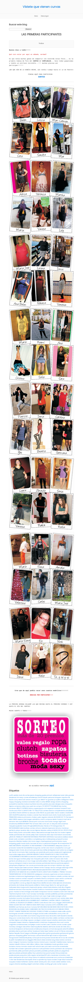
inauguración (14, 938)
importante (63, 935)
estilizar (45, 861)
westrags (65, 868)
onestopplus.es (46, 841)
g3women (69, 861)
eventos (65, 824)
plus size (52, 804)
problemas (63, 953)
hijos (51, 935)
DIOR (64, 903)
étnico (24, 854)
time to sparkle (38, 960)
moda (24, 826)
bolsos (26, 804)
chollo (46, 859)
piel (25, 896)
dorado (49, 883)
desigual (12, 850)
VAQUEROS (25, 846)
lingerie (68, 887)
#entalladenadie (39, 870)
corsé (38, 924)
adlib (64, 911)
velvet (36, 962)
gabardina (42, 933)
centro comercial (65, 878)
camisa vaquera (27, 878)
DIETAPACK (13, 872)
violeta (62, 813)
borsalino (42, 918)
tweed (18, 962)
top (45, 960)
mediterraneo (61, 942)
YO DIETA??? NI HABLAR (50, 806)
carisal (43, 920)
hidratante (45, 935)
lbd (56, 832)
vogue (11, 964)
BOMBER (33, 900)
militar (32, 944)
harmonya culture (34, 935)
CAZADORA (69, 813)
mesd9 (17, 944)
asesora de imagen (25, 819)
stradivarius (13, 824)
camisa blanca (48, 811)
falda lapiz (44, 931)
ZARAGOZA (31, 874)
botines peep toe (27, 859)
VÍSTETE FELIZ (67, 830)
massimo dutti (58, 892)
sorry (56, 957)
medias (25, 841)
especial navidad (54, 808)
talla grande (69, 795)
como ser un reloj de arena (52, 824)
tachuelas (26, 898)
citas (58, 922)
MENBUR (25, 821)
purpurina (23, 955)
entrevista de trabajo (17, 885)
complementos (60, 811)
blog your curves (15, 918)
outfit (11, 795)
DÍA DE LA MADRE (30, 872)
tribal (63, 960)
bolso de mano (63, 857)
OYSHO (70, 907)
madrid (34, 889)
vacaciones (66, 835)
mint (65, 892)
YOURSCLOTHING (42, 911)
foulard (60, 819)
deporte (29, 883)
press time (55, 953)
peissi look (20, 896)
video (67, 898)
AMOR (26, 837)
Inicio (36, 16)
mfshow (23, 944)
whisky (42, 964)
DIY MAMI (20, 872)
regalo (33, 955)
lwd (20, 889)
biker (52, 813)
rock (40, 896)
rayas (64, 841)
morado (24, 946)
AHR (13, 900)
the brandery (35, 898)
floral (22, 933)
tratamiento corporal (48, 898)
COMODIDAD (65, 900)
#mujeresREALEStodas (35, 826)
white (71, 868)
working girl (49, 964)
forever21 (64, 808)
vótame (17, 964)
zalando (50, 817)
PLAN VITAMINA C (53, 872)
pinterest (24, 953)
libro (63, 887)
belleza (65, 837)
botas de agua (14, 859)
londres (48, 940)
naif (33, 946)
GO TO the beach (67, 817)
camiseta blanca (40, 878)
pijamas (12, 953)
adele (59, 911)
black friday (13, 832)
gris (66, 885)
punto (52, 852)
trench (57, 813)
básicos (53, 876)
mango (55, 821)
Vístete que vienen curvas (41, 7)
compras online (20, 806)
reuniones (54, 955)
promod (36, 896)
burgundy (36, 848)
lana (34, 863)
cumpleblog (37, 839)
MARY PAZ (28, 824)
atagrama (13, 916)
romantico (62, 955)
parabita (37, 951)
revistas (59, 865)
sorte (60, 957)
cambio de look (68, 876)
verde (63, 898)
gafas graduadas (53, 933)
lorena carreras (65, 940)
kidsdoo (55, 887)
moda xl (34, 800)
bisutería (64, 916)
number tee (13, 949)
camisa (32, 828)
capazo (31, 920)
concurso (41, 821)
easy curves (24, 797)
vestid (58, 962)
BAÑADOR (21, 824)
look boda (48, 821)
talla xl (38, 802)
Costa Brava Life (45, 903)
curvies (64, 924)
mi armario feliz (22, 852)
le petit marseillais (15, 940)
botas (64, 806)
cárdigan (19, 927)
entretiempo (33, 797)
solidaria (42, 957)
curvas (58, 924)
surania (19, 898)
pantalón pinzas (28, 951)
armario (61, 874)
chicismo (25, 922)
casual (48, 920)
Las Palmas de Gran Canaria (26, 907)
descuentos (40, 832)
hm (18, 797)
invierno (25, 863)
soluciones (50, 957)
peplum (66, 863)
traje (59, 960)
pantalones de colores (22, 835)
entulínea (19, 861)
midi (27, 944)
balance (67, 874)
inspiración (34, 887)
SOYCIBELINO (59, 909)
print (47, 852)
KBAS (11, 846)
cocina (66, 922)
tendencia (12, 797)
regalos (44, 817)
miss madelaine (46, 944)
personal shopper (54, 797)
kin (60, 938)
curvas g (23, 883)
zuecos (64, 964)
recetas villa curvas (28, 830)
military (37, 944)
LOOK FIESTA (40, 813)
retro (49, 955)
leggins (30, 940)
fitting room (56, 861)
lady (59, 887)
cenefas (55, 920)
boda (20, 832)
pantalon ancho (49, 949)
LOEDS (44, 872)
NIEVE (59, 907)
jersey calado (43, 887)
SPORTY (11, 911)
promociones (39, 865)
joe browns (41, 938)
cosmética (29, 839)
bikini (22, 828)
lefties (45, 850)
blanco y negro (41, 876)
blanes (69, 916)
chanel (68, 920)
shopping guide (40, 795)
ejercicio (60, 883)
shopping (64, 802)
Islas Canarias (46, 905)
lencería (45, 815)
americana (28, 914)
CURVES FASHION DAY (46, 854)
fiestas (11, 933)
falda (71, 800)
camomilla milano (29, 832)
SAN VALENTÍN (14, 815)
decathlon (26, 927)
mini (29, 841)
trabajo (47, 868)
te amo (39, 843)
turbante (69, 960)
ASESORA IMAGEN (32, 854)
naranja (33, 894)
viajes (19, 854)
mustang (31, 852)
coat (62, 922)
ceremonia (62, 920)
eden (17, 850)
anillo (46, 914)
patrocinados (57, 841)
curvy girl (67, 848)
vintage (58, 868)
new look (19, 821)
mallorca (41, 889)
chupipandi (52, 922)
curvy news (18, 800)
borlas (36, 918)
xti (52, 830)
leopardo (12, 841)
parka (68, 815)
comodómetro (24, 881)
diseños (45, 927)
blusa (24, 918)
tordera (55, 960)
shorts (40, 797)
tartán (41, 868)
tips (52, 835)
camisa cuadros (15, 878)
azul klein (24, 916)
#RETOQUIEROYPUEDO (24, 870)
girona (71, 933)
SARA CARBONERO (31, 909)
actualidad (53, 911)
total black (58, 835)
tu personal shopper (49, 843)
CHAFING (51, 900)
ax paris (47, 813)
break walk (13, 839)
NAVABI (49, 907)
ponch (48, 953)
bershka (21, 804)
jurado (47, 938)
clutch (42, 819)
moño (24, 894)
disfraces (52, 927)
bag (38, 916)
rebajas (58, 804)
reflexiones (56, 795)
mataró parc (44, 942)
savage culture (60, 896)
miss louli (71, 892)
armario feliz (37, 824)
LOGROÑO (59, 905)
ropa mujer (47, 896)
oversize (47, 894)
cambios (61, 918)
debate (44, 828)
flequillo (17, 933)
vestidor (64, 962)
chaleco (30, 815)
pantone (60, 863)
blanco (31, 808)
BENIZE (48, 802)
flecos (63, 861)
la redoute (31, 813)
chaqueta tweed (15, 922)
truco (58, 898)
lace (30, 863)
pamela (61, 894)
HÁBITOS (29, 905)
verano (53, 868)
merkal (11, 944)
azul (18, 916)
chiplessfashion (34, 922)
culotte (53, 924)
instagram (18, 863)
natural (38, 946)
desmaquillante (36, 927)
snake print (58, 852)
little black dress (39, 940)
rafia (29, 955)
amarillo (21, 914)
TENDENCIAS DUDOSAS (28, 911)
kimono (58, 828)
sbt (23, 957)
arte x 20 (65, 914)
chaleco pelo (36, 817)
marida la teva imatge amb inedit (26, 892)
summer (30, 868)
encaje (47, 832)
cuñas (43, 802)
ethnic (30, 931)
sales (53, 896)
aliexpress (59, 846)
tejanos (37, 830)
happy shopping (15, 802)
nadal (29, 946)
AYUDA (18, 900)
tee (15, 960)
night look (62, 821)
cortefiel (50, 881)
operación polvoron (31, 949)
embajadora (18, 929)
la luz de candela (67, 938)
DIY (71, 843)
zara (15, 811)
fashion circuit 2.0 (54, 931)
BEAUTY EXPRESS (22, 808)
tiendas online (46, 830)
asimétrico (36, 819)
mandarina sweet (51, 889)
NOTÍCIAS (64, 907)
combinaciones (21, 924)
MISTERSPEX (17, 846)
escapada (58, 929)
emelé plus (38, 929)
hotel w (55, 935)
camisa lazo (69, 918)
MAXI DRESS (13, 819)
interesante (23, 938)
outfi (40, 949)
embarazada (29, 929)
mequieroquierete (15, 826)
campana (50, 878)
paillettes (54, 894)
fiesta (52, 885)
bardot (42, 916)
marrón (50, 892)
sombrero (12, 808)
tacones (33, 843)
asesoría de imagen (50, 857)
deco (44, 839)
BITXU (28, 900)
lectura (25, 940)
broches (49, 918)
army (60, 914)
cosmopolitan (14, 883)
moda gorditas (57, 944)
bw (48, 876)
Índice (41, 43)
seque (16, 868)
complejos (31, 924)
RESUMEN (24, 857)
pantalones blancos (49, 863)
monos (18, 946)
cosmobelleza (59, 881)
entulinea (69, 811)
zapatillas (12, 870)
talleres (36, 868)
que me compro (50, 865)
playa (18, 830)
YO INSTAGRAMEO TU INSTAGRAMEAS (42, 846)
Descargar (45, 16)
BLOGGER (57, 817)
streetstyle (69, 957)
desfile (43, 883)
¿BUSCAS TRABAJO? (16, 837)
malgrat (16, 942)
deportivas (37, 883)
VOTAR (24, 874)
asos (63, 804)
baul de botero (51, 916)
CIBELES (57, 900)
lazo (41, 850)
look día (22, 795)
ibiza (18, 887)
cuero (48, 924)
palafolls (42, 852)
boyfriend (32, 804)
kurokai (65, 839)
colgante (12, 924)
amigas (35, 914)
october (21, 949)
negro (38, 841)
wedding (23, 964)
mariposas (43, 892)
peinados (12, 896)
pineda (18, 953)
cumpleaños (58, 848)
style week (23, 868)
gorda (62, 885)
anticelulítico (52, 914)
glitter (25, 935)
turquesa (12, 962)
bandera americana (16, 876)
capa (57, 878)
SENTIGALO (50, 837)
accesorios (32, 857)
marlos (36, 942)
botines (26, 828)
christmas (43, 922)
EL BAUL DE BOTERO (61, 854)
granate (36, 850)
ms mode (61, 832)
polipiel (20, 865)
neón (50, 946)
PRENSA (62, 872)
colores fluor (37, 815)
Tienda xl (47, 826)
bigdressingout (30, 876)
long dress (55, 940)
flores (52, 832)
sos (63, 957)
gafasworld (64, 933)
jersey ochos (32, 938)
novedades (64, 946)
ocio (37, 852)
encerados (67, 883)
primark (49, 795)
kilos (57, 938)
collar (51, 859)
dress (54, 883)
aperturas (53, 874)
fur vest (57, 885)
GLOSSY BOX (18, 905)
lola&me (12, 889)
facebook (36, 931)
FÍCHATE (39, 872)
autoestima (13, 804)
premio (29, 896)
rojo (63, 865)
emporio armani (48, 929)
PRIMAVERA (13, 817)
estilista (71, 929)
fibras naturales (67, 931)
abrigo (53, 802)
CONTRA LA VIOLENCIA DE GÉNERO (21, 903)
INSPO (39, 905)
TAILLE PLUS (39, 811)
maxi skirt (52, 942)
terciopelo (29, 960)
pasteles (44, 951)
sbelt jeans (17, 957)
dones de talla (61, 927)
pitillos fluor (32, 953)
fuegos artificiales (30, 933)
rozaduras (42, 835)
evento (58, 802)
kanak (53, 938)
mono (33, 841)
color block (50, 848)
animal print (32, 821)
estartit (65, 929)
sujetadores (67, 852)
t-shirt (11, 960)
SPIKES (67, 909)
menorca (70, 942)
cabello (59, 876)
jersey (53, 839)
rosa (68, 955)
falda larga (45, 885)
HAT (24, 905)
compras (48, 819)
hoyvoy (11, 863)
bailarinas (22, 815)
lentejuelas (52, 850)
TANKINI (17, 911)
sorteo (27, 795)
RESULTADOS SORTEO (19, 813)
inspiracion (52, 828)
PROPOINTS (43, 837)
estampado (29, 885)
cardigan (37, 920)
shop (30, 957)
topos (49, 960)
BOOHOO (48, 870)
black (71, 837)
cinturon (38, 828)
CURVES (36, 903)
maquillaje (62, 889)
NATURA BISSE (42, 907)
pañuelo (51, 951)
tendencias (21, 960)
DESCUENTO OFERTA (59, 870)
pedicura (58, 951)
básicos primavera (24, 817)
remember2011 (41, 955)
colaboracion (14, 881)
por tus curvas (28, 865)
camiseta (21, 839)
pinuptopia (13, 865)
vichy (69, 962)
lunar (11, 942)
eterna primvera (21, 931)
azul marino (32, 916)
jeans (32, 795)
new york (44, 946)
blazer (45, 797)
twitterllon (24, 962)
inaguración (25, 887)
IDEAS (34, 905)
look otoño (53, 815)
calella (55, 918)
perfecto (12, 830)
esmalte (39, 861)
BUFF (38, 900)
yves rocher (57, 964)
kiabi (50, 887)
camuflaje (23, 920)
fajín (49, 861)
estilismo (37, 885)
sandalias (31, 802)
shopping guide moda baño (19, 843)
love (17, 889)
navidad (25, 802)
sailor (11, 957)
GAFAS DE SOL (58, 830)
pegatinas (65, 951)
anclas (41, 914)
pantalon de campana (63, 949)
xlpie (71, 898)
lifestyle (19, 841)
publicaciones (14, 955)
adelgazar (39, 874)
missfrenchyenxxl (15, 894)
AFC (10, 900)
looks (62, 795)
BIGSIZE (23, 900)
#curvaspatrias (63, 843)
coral (45, 881)
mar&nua (65, 828)
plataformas (41, 953)
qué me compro (36, 806)
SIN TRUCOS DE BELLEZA (47, 909)
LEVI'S (54, 905)
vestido (16, 795)
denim (54, 819)
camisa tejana (14, 920)
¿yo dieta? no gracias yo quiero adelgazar (53, 800)
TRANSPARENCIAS (15, 874)
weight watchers (33, 964)
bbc (60, 806)
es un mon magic (29, 861)
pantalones (68, 894)
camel (43, 848)
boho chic (29, 918)
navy (28, 806)
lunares (38, 863)
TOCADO (68, 872)
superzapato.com (40, 808)
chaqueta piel (39, 859)
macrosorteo (27, 889)
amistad (39, 857)
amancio (46, 874)
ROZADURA (13, 909)
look (10, 813)
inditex (48, 839)
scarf (26, 957)
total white (13, 854)
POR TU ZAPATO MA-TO (26, 811)
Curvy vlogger (57, 903)
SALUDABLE (21, 909)
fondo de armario (26, 850)
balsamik (20, 848)
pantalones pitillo (15, 951)
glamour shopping (16, 935)
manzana (23, 942)
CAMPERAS (44, 900)
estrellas (12, 931)
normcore (55, 946)
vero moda (51, 962)
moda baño (61, 815)
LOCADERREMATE (15, 857)
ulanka (31, 962)
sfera (49, 835)
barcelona (59, 837)
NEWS (55, 907)
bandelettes (28, 848)
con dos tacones (37, 881)
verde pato (43, 962)
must (28, 894)
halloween (13, 887)
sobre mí (36, 957)
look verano (26, 800)
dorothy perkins (42, 804)
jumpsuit (59, 839)
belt (58, 916)
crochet (43, 924)
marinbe (30, 942)
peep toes (34, 835)
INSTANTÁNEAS (33, 837)
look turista (60, 850)
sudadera (12, 898)
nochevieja (40, 894)
